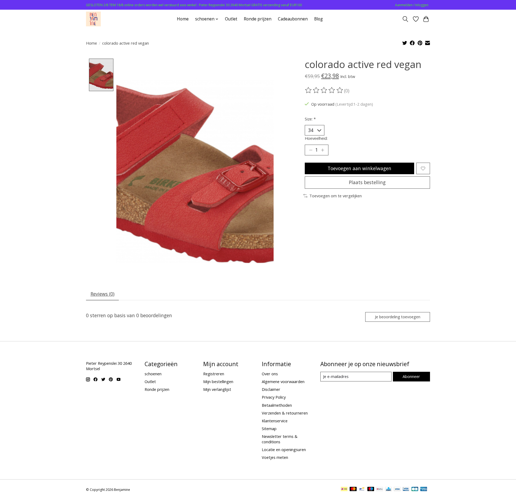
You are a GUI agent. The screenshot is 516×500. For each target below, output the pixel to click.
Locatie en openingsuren (284, 449)
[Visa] (397, 489)
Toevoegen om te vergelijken (335, 195)
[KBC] (388, 489)
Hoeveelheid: (316, 138)
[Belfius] (379, 489)
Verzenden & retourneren (285, 413)
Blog (318, 19)
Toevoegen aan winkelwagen (359, 168)
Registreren (213, 373)
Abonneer (411, 376)
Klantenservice (275, 420)
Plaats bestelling (367, 182)
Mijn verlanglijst (217, 389)
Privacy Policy (274, 397)
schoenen (153, 373)
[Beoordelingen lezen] (324, 90)
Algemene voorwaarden (283, 381)
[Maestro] (370, 489)
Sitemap (269, 428)
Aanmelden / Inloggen (411, 5)
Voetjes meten (275, 457)
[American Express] (423, 489)
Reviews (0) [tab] (102, 294)
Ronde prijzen (257, 19)
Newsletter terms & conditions (280, 439)
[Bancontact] (362, 489)
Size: (310, 119)
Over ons (270, 373)
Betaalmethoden (277, 405)
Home (183, 19)
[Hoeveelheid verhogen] (322, 150)
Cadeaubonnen (293, 19)
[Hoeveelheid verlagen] (310, 150)
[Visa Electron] (406, 489)
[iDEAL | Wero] (344, 489)
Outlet (231, 19)
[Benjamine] (93, 19)
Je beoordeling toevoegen (397, 316)
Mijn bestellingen (218, 381)
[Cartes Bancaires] (414, 489)
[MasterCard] (353, 489)
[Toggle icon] (405, 19)
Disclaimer (271, 389)
